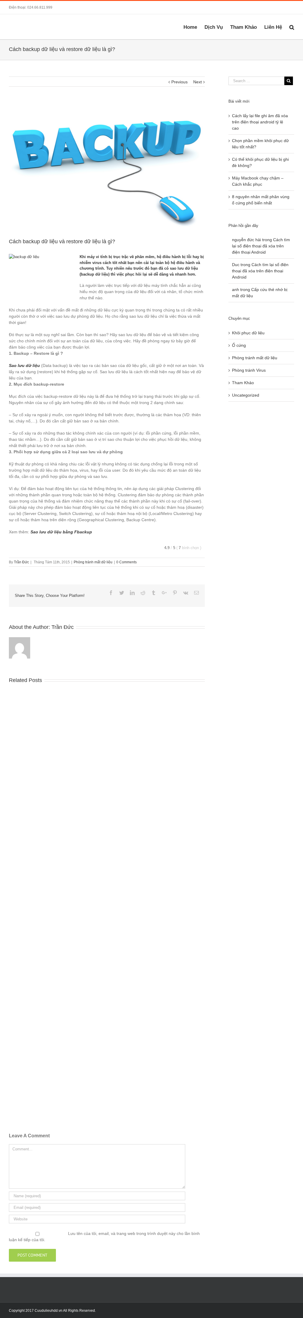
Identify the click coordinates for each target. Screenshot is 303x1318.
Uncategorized (245, 395)
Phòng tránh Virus (249, 370)
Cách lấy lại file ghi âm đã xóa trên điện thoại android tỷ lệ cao (260, 122)
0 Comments (126, 562)
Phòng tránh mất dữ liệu (93, 562)
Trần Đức (21, 562)
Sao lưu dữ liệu (24, 365)
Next (197, 82)
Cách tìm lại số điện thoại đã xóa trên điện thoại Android (261, 246)
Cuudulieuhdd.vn (48, 1311)
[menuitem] (193, 26)
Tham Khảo (243, 382)
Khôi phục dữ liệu (248, 332)
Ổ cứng (239, 345)
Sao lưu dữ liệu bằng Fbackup (61, 532)
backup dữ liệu (94, 274)
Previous (179, 82)
